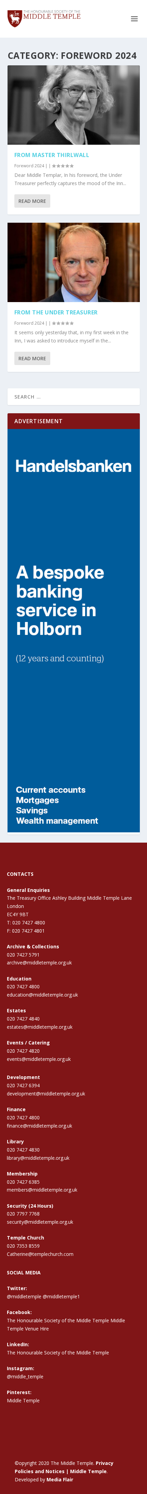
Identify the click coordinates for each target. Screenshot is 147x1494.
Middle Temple (23, 1400)
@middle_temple (25, 1376)
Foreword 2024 (29, 166)
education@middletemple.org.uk (42, 994)
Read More (32, 201)
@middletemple (24, 1296)
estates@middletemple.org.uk (39, 1027)
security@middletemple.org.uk (40, 1222)
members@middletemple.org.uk (42, 1189)
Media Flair (59, 1479)
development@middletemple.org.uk (46, 1093)
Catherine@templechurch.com (40, 1254)
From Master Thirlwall (52, 155)
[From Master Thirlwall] (74, 105)
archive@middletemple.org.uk (39, 962)
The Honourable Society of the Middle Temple (58, 1352)
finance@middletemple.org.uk (39, 1125)
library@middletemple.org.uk (38, 1158)
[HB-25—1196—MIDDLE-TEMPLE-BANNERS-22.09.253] (74, 830)
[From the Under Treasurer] (74, 262)
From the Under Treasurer (56, 312)
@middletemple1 (61, 1296)
